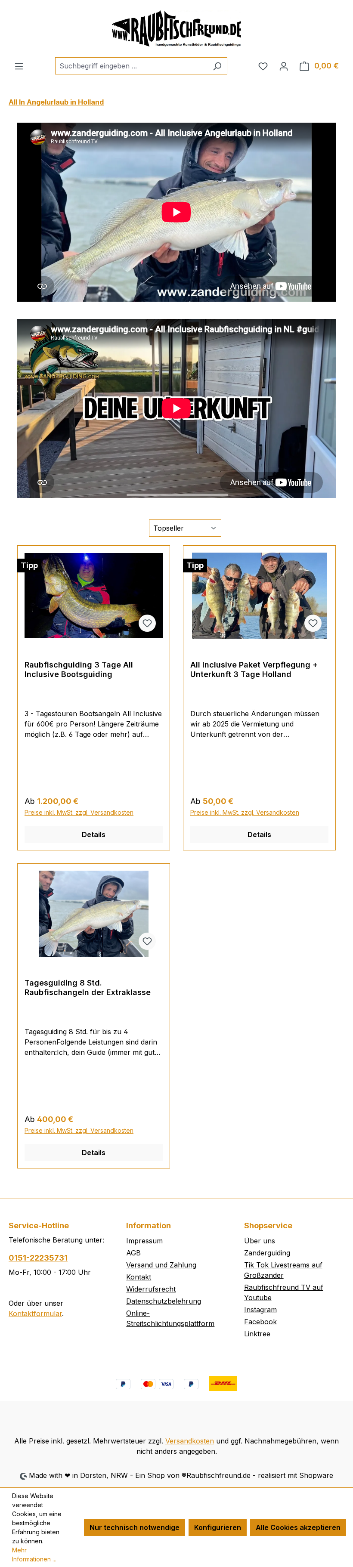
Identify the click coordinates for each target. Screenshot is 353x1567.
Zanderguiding (267, 1253)
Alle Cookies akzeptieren (298, 1527)
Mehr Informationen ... (34, 1554)
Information (148, 1225)
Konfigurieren (217, 1527)
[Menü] (19, 65)
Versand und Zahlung (161, 1265)
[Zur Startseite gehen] (176, 28)
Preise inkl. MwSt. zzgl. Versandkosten (79, 812)
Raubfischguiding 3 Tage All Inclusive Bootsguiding (79, 669)
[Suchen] (217, 65)
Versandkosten (189, 1441)
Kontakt (138, 1277)
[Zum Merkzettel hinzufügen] (147, 623)
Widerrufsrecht (151, 1289)
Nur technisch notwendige (135, 1527)
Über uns (259, 1240)
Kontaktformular (35, 1313)
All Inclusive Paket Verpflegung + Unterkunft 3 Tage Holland (254, 669)
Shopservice (268, 1225)
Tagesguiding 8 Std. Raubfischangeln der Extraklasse (88, 987)
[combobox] (131, 65)
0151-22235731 (38, 1257)
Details (93, 834)
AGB (133, 1253)
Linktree (257, 1333)
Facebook (260, 1321)
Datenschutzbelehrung (163, 1301)
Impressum (144, 1240)
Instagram (260, 1309)
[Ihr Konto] (283, 65)
